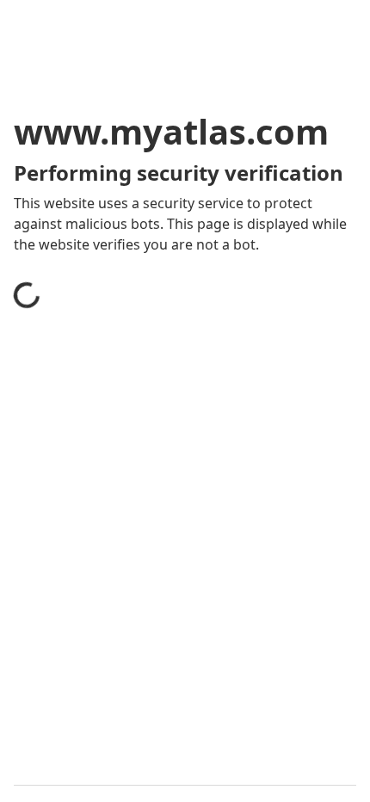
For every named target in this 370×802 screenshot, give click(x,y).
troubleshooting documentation (139, 657)
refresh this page (90, 588)
